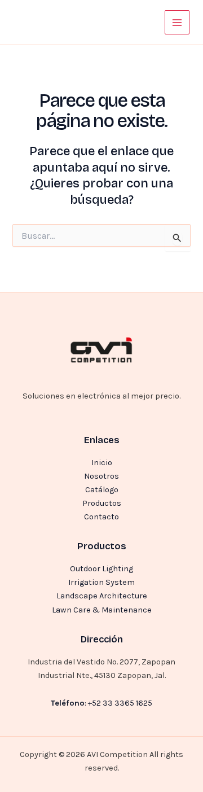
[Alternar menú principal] (177, 22)
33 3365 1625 (127, 703)
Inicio (101, 462)
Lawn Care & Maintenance (102, 610)
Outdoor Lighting (101, 569)
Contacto (101, 517)
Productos (101, 503)
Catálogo (101, 490)
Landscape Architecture (101, 596)
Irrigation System (101, 582)
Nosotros (101, 476)
